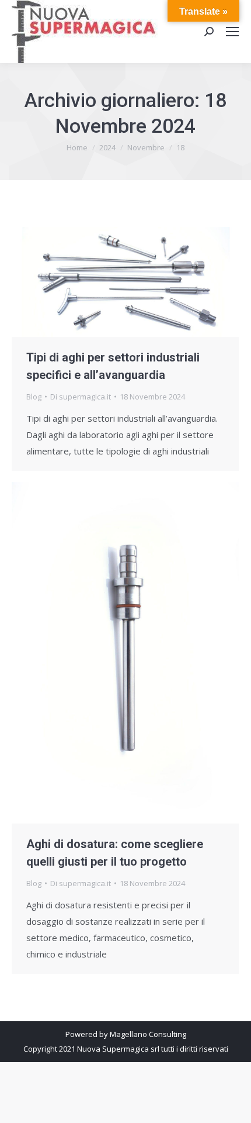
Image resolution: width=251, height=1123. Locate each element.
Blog (33, 396)
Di (80, 396)
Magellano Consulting (148, 1034)
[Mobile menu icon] (232, 32)
